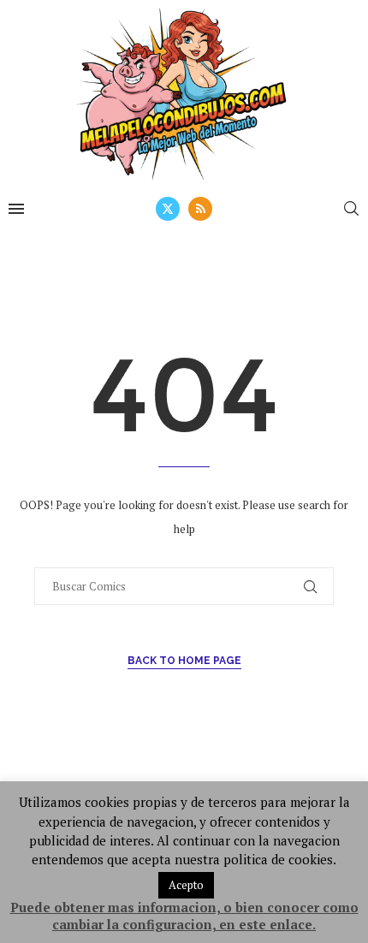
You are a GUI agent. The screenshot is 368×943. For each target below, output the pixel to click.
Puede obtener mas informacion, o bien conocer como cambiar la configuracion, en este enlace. (184, 916)
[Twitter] (168, 209)
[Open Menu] (16, 208)
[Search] (350, 208)
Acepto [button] (186, 885)
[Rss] (200, 209)
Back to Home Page (184, 661)
